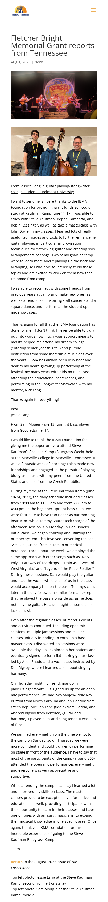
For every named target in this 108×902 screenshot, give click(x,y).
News (39, 62)
